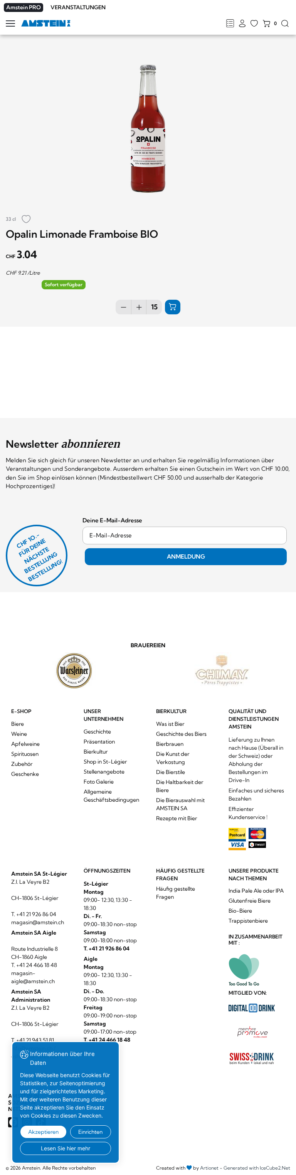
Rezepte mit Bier (176, 818)
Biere (17, 723)
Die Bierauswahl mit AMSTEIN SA (180, 804)
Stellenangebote (104, 771)
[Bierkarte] (230, 24)
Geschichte (97, 731)
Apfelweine (25, 743)
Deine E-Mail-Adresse (112, 520)
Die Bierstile (170, 772)
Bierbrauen (169, 743)
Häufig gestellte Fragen (175, 892)
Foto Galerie (99, 781)
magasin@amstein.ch (37, 922)
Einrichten (90, 1131)
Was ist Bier (170, 723)
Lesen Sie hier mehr (65, 1148)
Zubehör (21, 763)
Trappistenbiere (248, 920)
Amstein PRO (23, 7)
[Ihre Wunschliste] (254, 24)
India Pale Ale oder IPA (256, 890)
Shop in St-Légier (105, 761)
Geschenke (25, 773)
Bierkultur (96, 751)
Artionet (209, 1168)
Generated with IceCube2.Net (257, 1168)
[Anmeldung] (242, 24)
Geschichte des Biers (181, 733)
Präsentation (99, 741)
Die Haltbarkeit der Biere (179, 786)
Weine (19, 733)
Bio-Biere (240, 910)
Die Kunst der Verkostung (172, 757)
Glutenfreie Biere (250, 900)
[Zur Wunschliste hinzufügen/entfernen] (26, 220)
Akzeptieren (43, 1131)
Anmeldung (186, 556)
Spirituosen (25, 753)
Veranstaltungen (78, 7)
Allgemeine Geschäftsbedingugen (111, 795)
